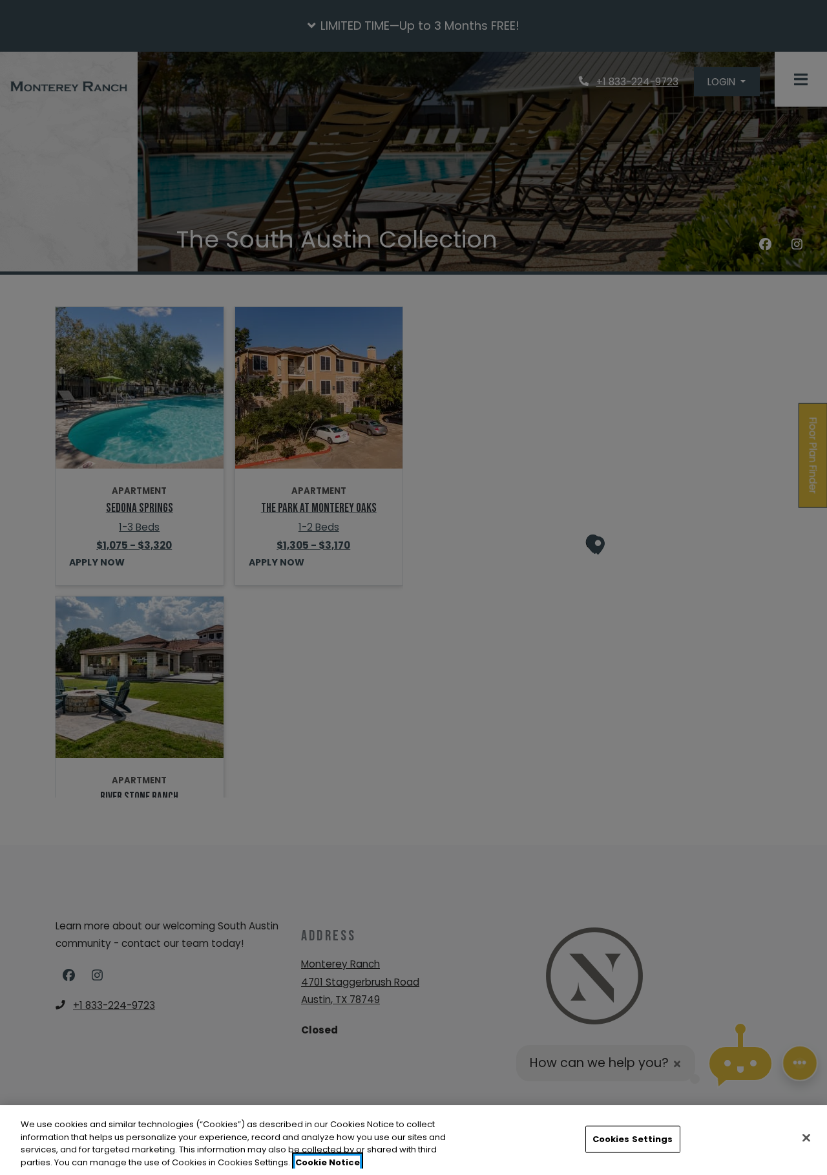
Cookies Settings (632, 1139)
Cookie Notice (327, 1162)
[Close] (806, 1137)
